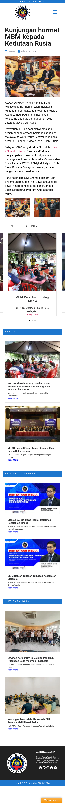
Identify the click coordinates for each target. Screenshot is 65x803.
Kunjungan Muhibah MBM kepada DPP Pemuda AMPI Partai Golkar (29, 717)
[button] (29, 316)
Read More (32, 311)
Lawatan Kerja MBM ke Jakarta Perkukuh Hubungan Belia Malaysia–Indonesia (31, 656)
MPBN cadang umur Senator (32, 297)
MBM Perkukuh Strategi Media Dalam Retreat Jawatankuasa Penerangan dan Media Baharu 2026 (29, 382)
